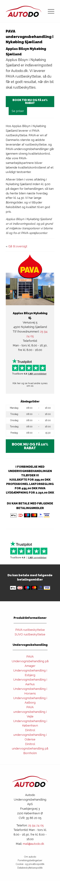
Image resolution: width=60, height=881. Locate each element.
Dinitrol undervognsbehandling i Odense (30, 734)
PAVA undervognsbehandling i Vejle (30, 711)
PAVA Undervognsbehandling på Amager (30, 661)
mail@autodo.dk (33, 843)
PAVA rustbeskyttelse (30, 629)
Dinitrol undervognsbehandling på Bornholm (30, 748)
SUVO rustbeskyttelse (30, 634)
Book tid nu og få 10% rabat (30, 101)
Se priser (18, 111)
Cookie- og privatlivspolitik (30, 864)
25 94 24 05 (36, 825)
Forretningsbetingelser (30, 860)
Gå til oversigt (17, 246)
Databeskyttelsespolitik (30, 867)
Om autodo (30, 856)
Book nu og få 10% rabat (30, 446)
